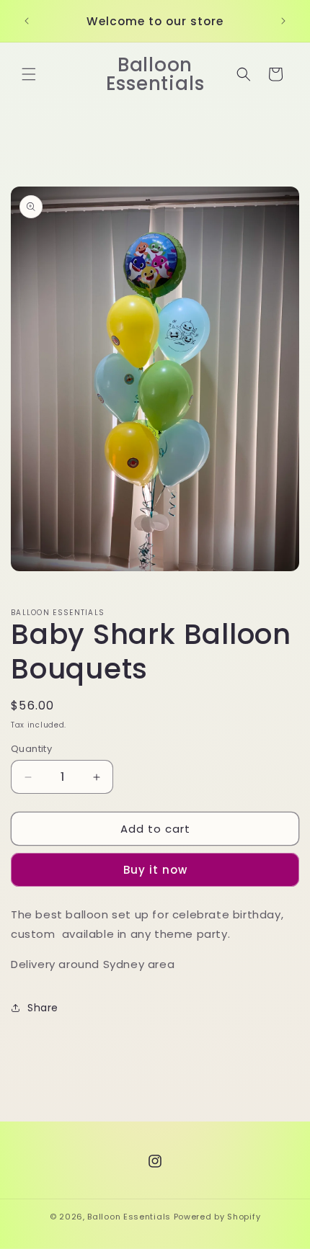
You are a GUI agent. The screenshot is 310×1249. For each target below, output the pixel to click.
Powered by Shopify (217, 1216)
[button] (29, 74)
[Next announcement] (283, 21)
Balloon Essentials (129, 1216)
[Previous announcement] (27, 21)
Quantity (31, 749)
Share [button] (42, 1007)
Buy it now (155, 869)
